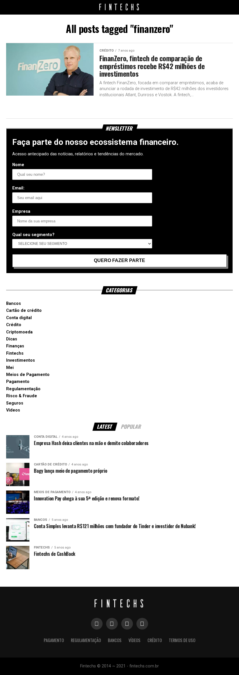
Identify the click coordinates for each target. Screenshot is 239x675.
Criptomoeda (19, 332)
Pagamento (17, 381)
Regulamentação (23, 388)
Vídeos (13, 410)
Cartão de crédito (24, 310)
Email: (18, 188)
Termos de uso (182, 640)
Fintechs (15, 353)
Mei (10, 367)
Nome (18, 164)
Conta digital (19, 317)
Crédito (13, 324)
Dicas (11, 339)
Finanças (15, 346)
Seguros (14, 403)
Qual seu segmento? (33, 234)
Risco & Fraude (21, 395)
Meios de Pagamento (28, 374)
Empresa (21, 211)
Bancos (13, 303)
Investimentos (20, 360)
